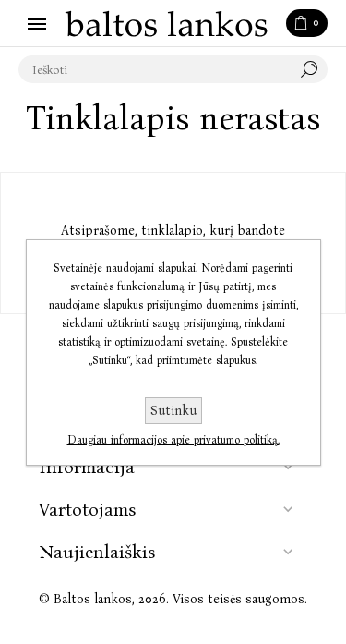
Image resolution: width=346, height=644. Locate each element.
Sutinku (173, 411)
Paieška (314, 69)
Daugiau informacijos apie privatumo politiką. (173, 439)
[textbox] (154, 69)
